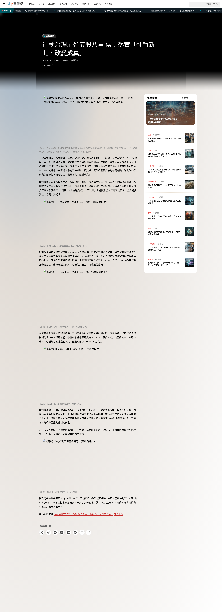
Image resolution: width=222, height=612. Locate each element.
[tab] (31, 4)
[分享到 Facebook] (55, 532)
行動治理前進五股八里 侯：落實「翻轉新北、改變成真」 (83, 514)
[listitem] (170, 138)
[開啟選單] (4, 4)
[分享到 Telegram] (75, 532)
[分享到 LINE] (62, 532)
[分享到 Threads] (48, 532)
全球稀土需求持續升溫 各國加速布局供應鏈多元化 (47, 11)
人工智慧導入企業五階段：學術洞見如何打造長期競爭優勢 (150, 11)
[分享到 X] (42, 532)
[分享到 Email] (82, 532)
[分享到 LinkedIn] (68, 532)
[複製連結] (88, 532)
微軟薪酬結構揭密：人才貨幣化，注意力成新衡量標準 (96, 11)
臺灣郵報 (118, 514)
